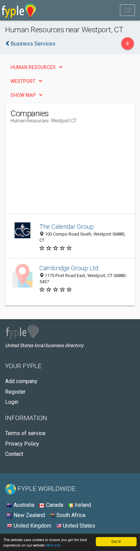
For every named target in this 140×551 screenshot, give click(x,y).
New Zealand (28, 515)
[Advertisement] (61, 171)
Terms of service (25, 433)
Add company (21, 381)
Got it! (116, 541)
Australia (23, 505)
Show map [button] (23, 95)
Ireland (82, 505)
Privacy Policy (22, 444)
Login (11, 402)
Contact (14, 454)
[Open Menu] (127, 10)
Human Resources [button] (33, 67)
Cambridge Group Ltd (68, 268)
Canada (54, 505)
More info (53, 545)
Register (15, 392)
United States (78, 525)
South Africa (70, 515)
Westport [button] (23, 81)
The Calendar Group (66, 226)
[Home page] (19, 10)
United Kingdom (31, 525)
